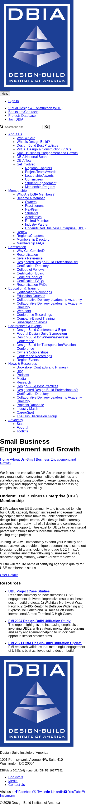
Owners (31, 202)
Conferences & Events (25, 326)
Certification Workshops (34, 292)
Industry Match (27, 408)
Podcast (23, 375)
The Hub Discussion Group (37, 416)
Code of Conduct (29, 277)
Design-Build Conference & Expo (41, 330)
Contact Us (16, 784)
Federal (22, 427)
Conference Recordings (34, 314)
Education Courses (31, 296)
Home (4, 459)
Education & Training (23, 288)
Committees (34, 179)
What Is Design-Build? (33, 142)
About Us (15, 134)
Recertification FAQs (32, 284)
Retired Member (37, 220)
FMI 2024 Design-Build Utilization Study (39, 621)
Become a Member (31, 198)
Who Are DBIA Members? (35, 194)
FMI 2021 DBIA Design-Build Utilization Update (45, 643)
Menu (5, 93)
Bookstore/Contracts (23, 112)
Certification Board (30, 273)
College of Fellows (30, 269)
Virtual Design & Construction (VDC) (35, 108)
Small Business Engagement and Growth (47, 153)
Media (21, 378)
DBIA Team (25, 160)
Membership (17, 190)
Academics (33, 217)
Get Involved (26, 164)
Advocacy (15, 420)
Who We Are (26, 138)
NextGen (31, 209)
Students (31, 213)
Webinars (24, 311)
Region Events (28, 360)
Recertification (27, 254)
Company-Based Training (36, 318)
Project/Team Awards (40, 172)
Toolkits (22, 431)
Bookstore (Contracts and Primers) (42, 367)
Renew (22, 232)
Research (24, 382)
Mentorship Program (40, 187)
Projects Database (22, 115)
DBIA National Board (32, 157)
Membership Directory (33, 239)
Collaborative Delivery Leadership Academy (49, 299)
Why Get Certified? (31, 251)
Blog (20, 371)
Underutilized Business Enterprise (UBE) (55, 228)
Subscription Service (32, 322)
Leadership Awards (39, 175)
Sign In (13, 101)
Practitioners (34, 205)
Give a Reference (30, 258)
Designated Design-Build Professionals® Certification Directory (47, 264)
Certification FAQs (30, 281)
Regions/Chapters (38, 168)
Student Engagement (40, 183)
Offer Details (9, 575)
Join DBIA (15, 119)
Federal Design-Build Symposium (42, 333)
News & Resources (22, 363)
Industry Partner (36, 224)
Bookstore (15, 777)
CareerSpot (25, 412)
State (20, 424)
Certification (17, 247)
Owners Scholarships (32, 352)
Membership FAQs (30, 243)
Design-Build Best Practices (37, 145)
